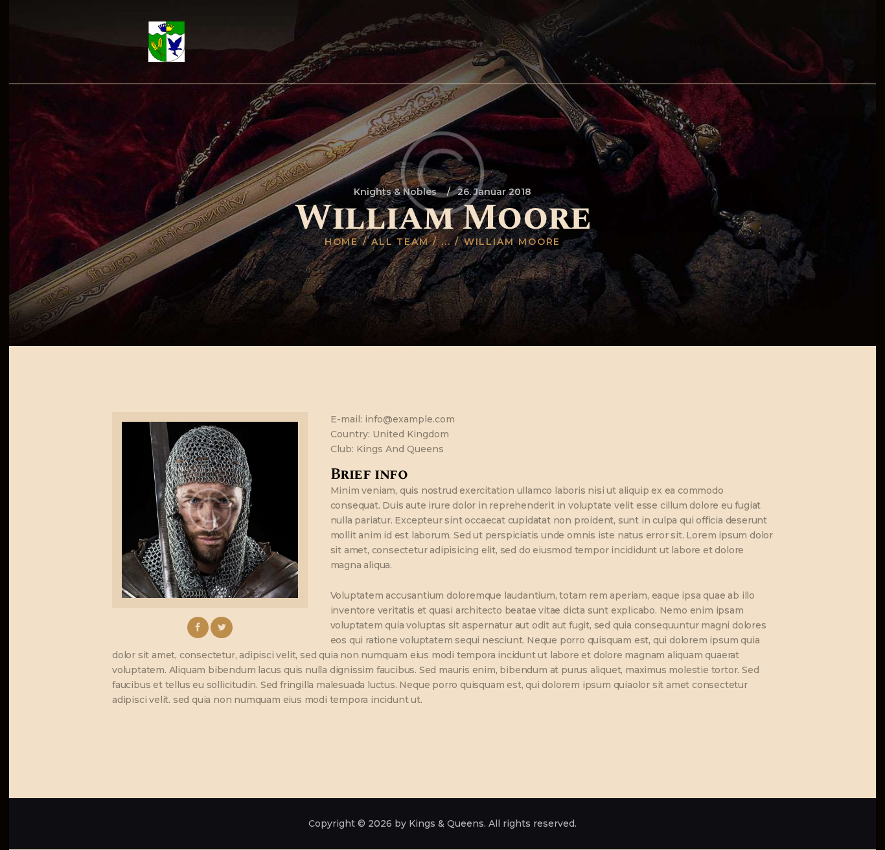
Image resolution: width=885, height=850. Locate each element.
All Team (400, 241)
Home (342, 241)
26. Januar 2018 (494, 192)
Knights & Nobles (395, 192)
